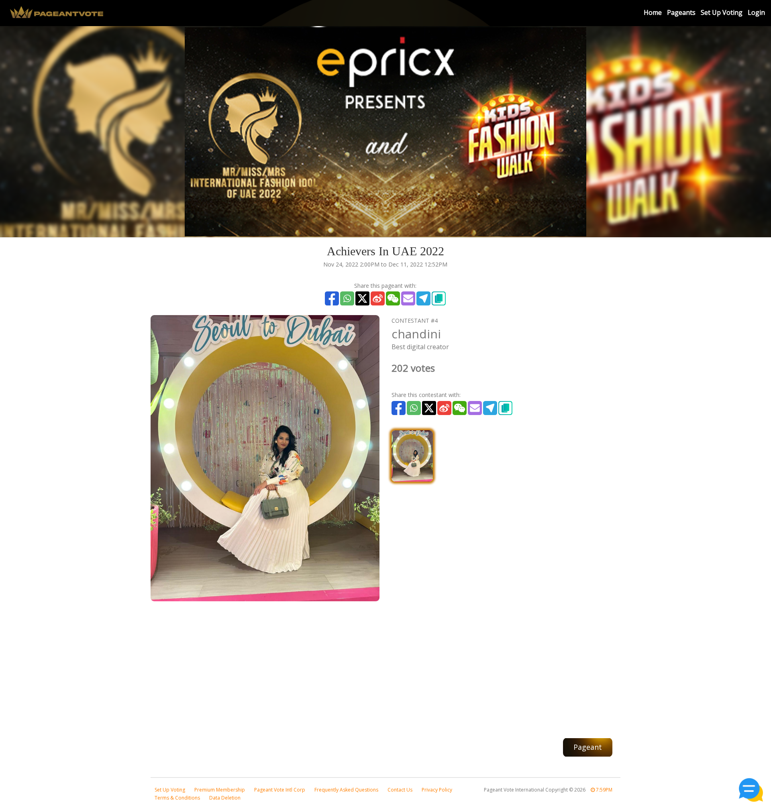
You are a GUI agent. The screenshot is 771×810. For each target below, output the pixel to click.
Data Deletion (225, 797)
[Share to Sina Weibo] (378, 298)
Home (653, 12)
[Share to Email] (408, 298)
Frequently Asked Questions (346, 789)
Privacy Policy (437, 789)
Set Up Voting (721, 12)
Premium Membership (219, 789)
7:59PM (603, 789)
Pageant (587, 747)
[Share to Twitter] (362, 298)
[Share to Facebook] (332, 298)
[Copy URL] (439, 298)
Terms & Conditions (177, 797)
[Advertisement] (385, 665)
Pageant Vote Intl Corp (279, 789)
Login (756, 12)
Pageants (681, 12)
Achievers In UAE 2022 (385, 251)
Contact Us (400, 789)
